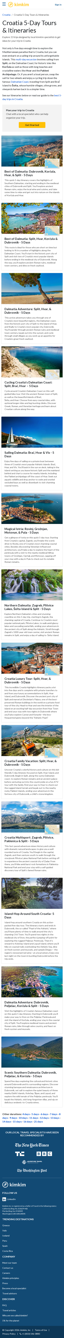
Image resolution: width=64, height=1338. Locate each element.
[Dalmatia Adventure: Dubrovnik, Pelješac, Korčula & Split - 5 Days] (32, 981)
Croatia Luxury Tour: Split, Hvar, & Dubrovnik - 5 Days (28, 680)
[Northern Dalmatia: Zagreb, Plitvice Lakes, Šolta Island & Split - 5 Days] (32, 584)
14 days (6, 1121)
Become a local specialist (14, 1288)
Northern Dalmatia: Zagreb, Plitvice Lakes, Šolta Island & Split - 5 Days (29, 607)
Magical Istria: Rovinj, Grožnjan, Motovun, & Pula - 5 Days (26, 530)
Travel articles (9, 1310)
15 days (17, 1121)
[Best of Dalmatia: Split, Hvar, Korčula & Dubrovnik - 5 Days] (32, 218)
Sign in (58, 4)
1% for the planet (10, 1320)
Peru (4, 1240)
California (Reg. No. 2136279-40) (14, 1209)
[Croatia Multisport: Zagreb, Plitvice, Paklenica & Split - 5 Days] (32, 817)
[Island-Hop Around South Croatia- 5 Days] (32, 893)
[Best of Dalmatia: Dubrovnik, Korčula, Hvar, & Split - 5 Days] (32, 151)
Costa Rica (7, 1251)
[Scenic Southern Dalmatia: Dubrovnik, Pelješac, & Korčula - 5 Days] (32, 1052)
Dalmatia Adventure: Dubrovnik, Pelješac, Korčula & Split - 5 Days (27, 1004)
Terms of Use (41, 1330)
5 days (35, 1114)
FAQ (4, 1305)
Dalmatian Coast (20, 81)
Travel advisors (9, 1293)
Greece (6, 1225)
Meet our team (9, 1262)
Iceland (5, 1235)
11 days (33, 1117)
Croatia (6, 14)
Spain (5, 1245)
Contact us (7, 1268)
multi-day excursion (26, 59)
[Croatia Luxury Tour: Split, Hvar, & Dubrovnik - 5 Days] (32, 658)
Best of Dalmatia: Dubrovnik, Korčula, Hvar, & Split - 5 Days (30, 173)
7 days (53, 1114)
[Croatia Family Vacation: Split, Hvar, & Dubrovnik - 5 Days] (32, 740)
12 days (44, 1117)
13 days (54, 1117)
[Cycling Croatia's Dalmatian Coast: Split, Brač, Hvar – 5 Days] (32, 361)
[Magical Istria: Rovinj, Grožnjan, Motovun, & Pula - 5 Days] (32, 508)
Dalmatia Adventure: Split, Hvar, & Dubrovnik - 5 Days (28, 310)
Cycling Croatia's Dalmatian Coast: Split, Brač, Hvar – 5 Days (28, 384)
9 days (13, 1117)
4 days (26, 1114)
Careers (6, 1273)
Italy (4, 1230)
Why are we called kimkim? (15, 1315)
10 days (23, 1117)
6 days (44, 1114)
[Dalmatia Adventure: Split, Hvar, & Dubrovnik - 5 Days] (32, 288)
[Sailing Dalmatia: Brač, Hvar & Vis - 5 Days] (32, 432)
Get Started (32, 124)
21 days (38, 1121)
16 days (27, 1121)
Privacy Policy (9, 1334)
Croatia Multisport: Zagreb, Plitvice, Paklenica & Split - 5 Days (29, 839)
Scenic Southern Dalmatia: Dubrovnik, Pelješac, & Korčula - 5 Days (31, 1074)
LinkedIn (11, 1199)
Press (5, 1283)
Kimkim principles (10, 1278)
